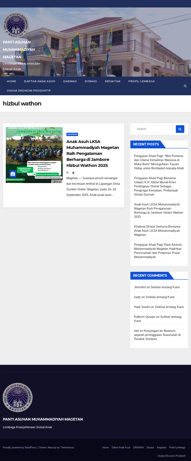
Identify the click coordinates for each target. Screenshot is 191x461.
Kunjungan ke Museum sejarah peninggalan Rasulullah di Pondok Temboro (157, 335)
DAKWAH (70, 81)
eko (136, 330)
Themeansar (67, 447)
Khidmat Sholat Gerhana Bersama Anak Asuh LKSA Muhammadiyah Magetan (157, 230)
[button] (185, 85)
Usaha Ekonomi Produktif (29, 90)
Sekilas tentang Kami (165, 287)
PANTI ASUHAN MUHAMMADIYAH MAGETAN (19, 49)
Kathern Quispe (144, 316)
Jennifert (140, 287)
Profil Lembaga (142, 81)
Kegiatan (112, 81)
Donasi (91, 81)
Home (11, 81)
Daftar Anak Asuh (39, 81)
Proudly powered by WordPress (20, 447)
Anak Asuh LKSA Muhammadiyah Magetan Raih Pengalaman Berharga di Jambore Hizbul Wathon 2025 (92, 153)
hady (137, 297)
